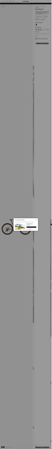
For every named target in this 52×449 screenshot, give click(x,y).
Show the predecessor (29, 229)
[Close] (36, 220)
